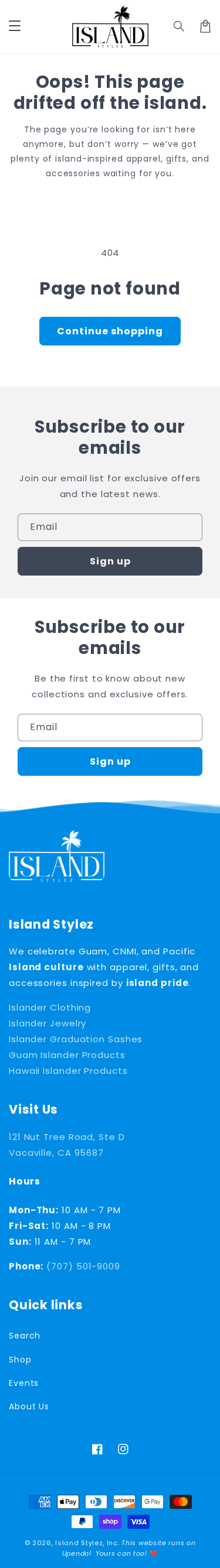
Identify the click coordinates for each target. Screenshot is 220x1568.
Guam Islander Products (67, 1055)
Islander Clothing (50, 1007)
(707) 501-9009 (83, 1266)
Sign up (110, 561)
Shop (20, 1359)
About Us (29, 1406)
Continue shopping (110, 331)
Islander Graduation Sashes (76, 1039)
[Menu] (15, 26)
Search (24, 1335)
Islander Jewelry (47, 1023)
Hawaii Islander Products (68, 1070)
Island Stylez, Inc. (87, 1543)
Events (24, 1383)
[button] (179, 26)
